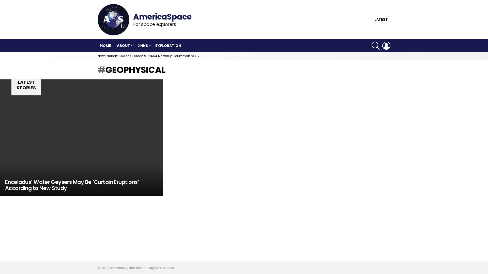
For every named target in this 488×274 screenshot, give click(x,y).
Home (105, 45)
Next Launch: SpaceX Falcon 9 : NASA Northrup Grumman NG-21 (149, 56)
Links (143, 45)
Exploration (168, 45)
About (123, 45)
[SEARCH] (376, 45)
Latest (381, 20)
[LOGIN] (386, 45)
